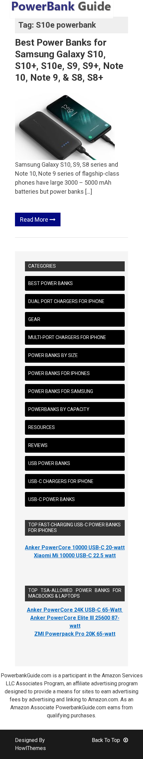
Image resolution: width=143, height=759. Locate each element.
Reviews (38, 445)
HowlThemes (30, 748)
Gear (34, 319)
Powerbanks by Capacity (58, 409)
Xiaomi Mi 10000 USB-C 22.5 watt (75, 555)
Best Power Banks (50, 283)
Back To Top (106, 740)
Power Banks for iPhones (59, 373)
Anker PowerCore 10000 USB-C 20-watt (75, 547)
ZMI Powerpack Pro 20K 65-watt (74, 634)
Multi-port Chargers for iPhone (67, 337)
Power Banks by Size (53, 355)
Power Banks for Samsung (60, 391)
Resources (41, 427)
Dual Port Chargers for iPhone (66, 301)
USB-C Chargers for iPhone (60, 481)
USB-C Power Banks (51, 499)
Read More (35, 219)
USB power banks (49, 463)
